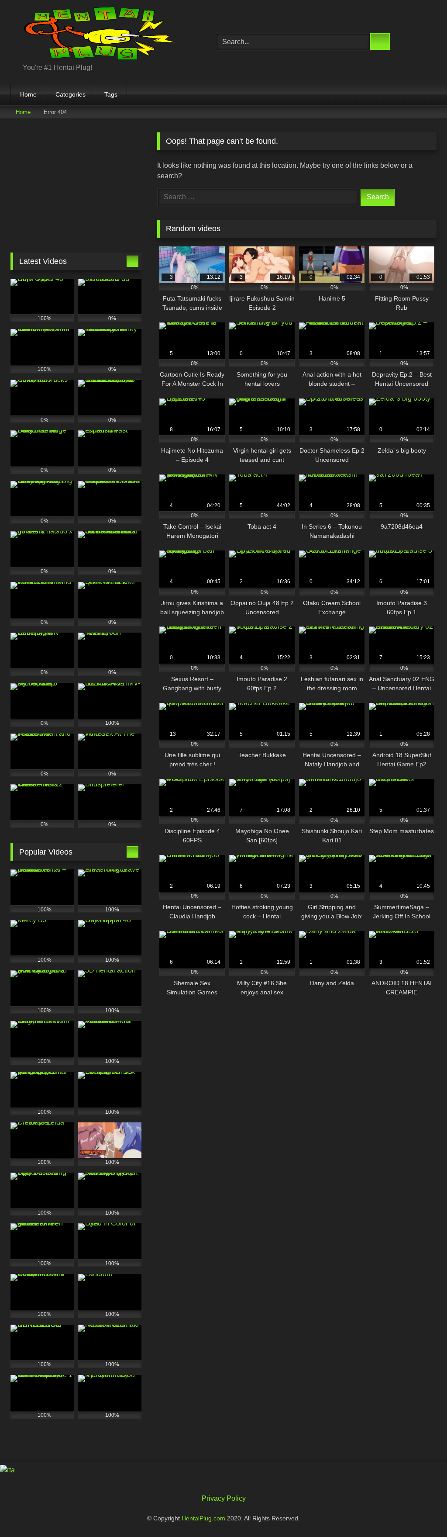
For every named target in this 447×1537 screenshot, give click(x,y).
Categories (70, 94)
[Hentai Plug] (99, 34)
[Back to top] (421, 1511)
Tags (110, 94)
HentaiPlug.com (204, 1518)
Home (28, 94)
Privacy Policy (224, 1498)
